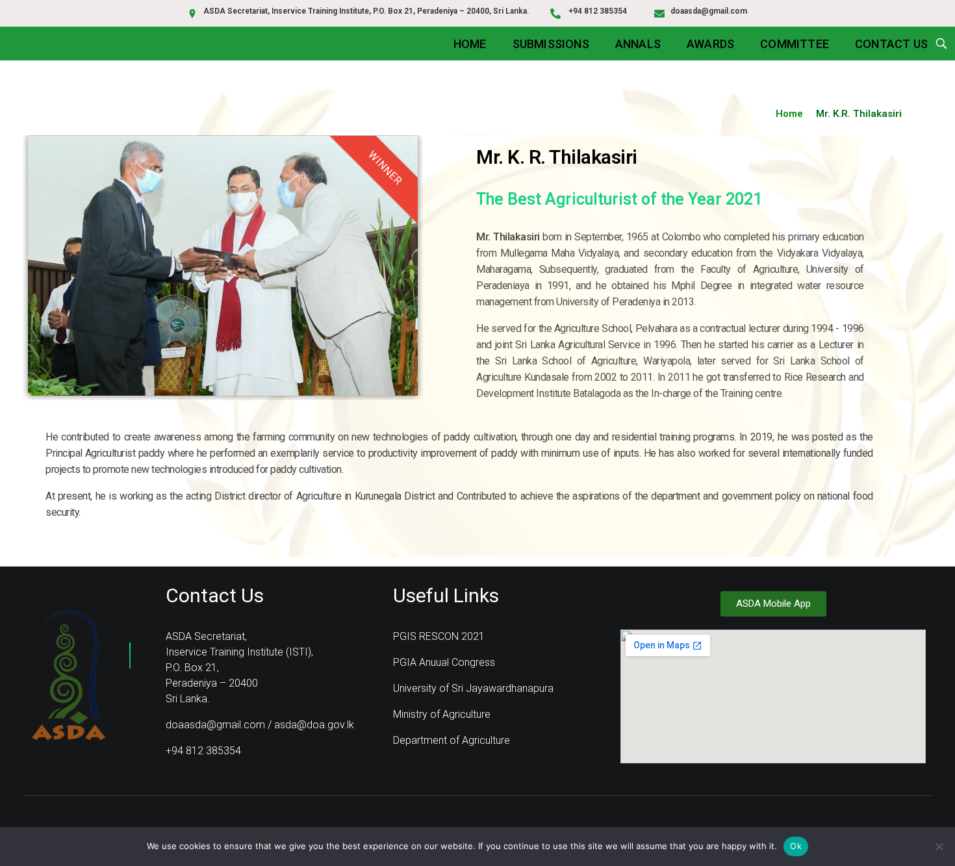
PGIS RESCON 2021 (439, 636)
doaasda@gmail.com (708, 11)
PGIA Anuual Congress (444, 662)
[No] (938, 846)
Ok (796, 846)
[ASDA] (68, 675)
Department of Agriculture (451, 740)
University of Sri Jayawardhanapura (473, 688)
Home (789, 114)
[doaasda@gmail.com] (659, 13)
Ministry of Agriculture (441, 714)
